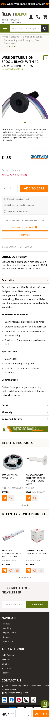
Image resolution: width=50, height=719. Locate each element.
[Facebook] (11, 706)
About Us (7, 629)
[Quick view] (11, 500)
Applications (7, 674)
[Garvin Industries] (37, 157)
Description (8, 279)
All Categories (14, 655)
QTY (6, 188)
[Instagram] (26, 706)
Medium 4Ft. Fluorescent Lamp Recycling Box (12, 559)
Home (5, 36)
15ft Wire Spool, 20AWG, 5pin (10, 479)
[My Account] (29, 17)
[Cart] (43, 17)
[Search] (42, 28)
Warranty (7, 415)
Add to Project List (23, 227)
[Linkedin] (4, 706)
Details (6, 409)
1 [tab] (24, 122)
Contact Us (8, 647)
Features (6, 678)
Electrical (6, 665)
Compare (24, 234)
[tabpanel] (25, 96)
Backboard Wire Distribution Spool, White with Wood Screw (34, 482)
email (21, 205)
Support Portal (9, 638)
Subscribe (35, 610)
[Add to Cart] (4, 500)
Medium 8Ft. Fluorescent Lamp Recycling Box (34, 559)
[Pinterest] (19, 706)
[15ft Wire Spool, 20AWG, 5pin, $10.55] (12, 463)
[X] (33, 706)
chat (14, 205)
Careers (6, 643)
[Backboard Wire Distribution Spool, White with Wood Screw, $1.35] (35, 463)
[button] (35, 227)
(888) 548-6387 (10, 695)
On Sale (5, 670)
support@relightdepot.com (16, 699)
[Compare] (17, 576)
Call (9, 205)
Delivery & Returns (12, 422)
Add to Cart (33, 188)
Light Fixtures (8, 661)
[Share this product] (43, 57)
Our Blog (7, 634)
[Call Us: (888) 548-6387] (36, 17)
